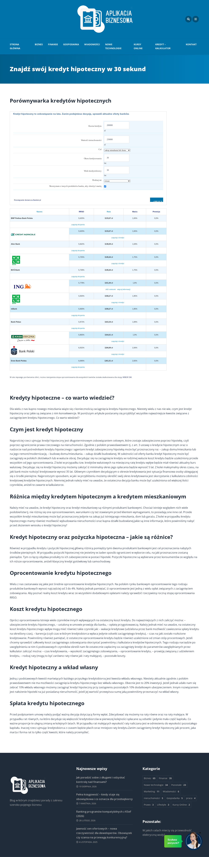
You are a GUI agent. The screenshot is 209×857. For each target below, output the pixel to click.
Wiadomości (92, 44)
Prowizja (156, 212)
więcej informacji (123, 289)
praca (190, 798)
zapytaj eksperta (78, 225)
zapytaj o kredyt (117, 238)
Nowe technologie (113, 46)
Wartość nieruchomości (91, 140)
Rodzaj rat (97, 180)
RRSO (81, 212)
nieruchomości (153, 798)
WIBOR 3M (127, 377)
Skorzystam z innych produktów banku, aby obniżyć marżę (75, 186)
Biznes (39, 44)
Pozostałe (178, 784)
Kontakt (191, 44)
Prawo (149, 804)
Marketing (151, 791)
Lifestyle (163, 804)
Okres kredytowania (93, 158)
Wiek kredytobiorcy (93, 171)
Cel (100, 149)
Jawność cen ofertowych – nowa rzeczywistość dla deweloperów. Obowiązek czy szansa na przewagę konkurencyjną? (104, 833)
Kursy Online (138, 46)
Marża (134, 212)
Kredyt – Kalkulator (162, 46)
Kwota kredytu (95, 126)
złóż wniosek (110, 289)
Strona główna (15, 46)
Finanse (53, 44)
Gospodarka (71, 44)
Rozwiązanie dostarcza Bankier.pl (27, 200)
